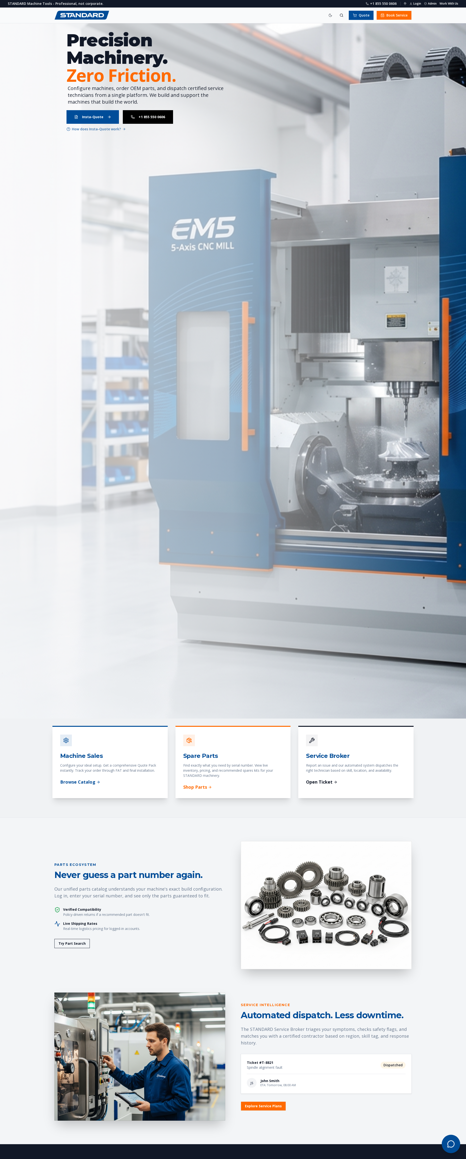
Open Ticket (319, 782)
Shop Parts (195, 787)
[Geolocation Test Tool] (405, 3)
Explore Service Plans (263, 1106)
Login (417, 4)
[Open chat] (451, 1144)
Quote (364, 15)
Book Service (397, 15)
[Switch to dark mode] (330, 15)
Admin (432, 4)
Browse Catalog (77, 782)
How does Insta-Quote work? (96, 129)
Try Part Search (72, 943)
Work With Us (449, 4)
